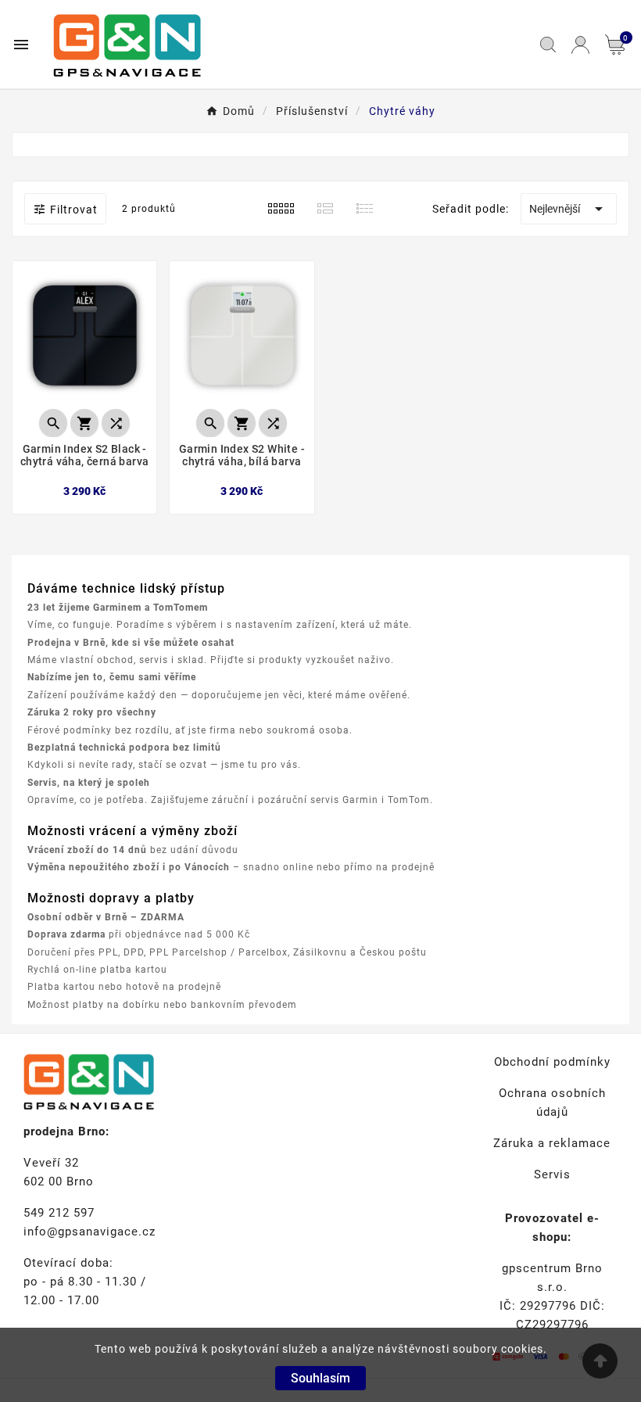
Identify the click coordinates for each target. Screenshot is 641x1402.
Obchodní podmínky (552, 1062)
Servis (552, 1174)
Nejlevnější (568, 208)
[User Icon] (580, 45)
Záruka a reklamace (552, 1143)
